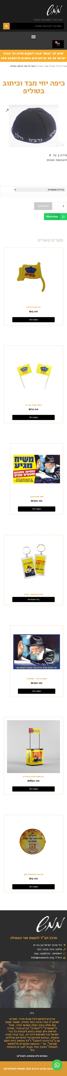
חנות (53, 66)
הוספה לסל (43, 206)
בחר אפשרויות (34, 599)
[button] (33, 36)
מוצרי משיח (43, 66)
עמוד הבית (62, 66)
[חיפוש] (6, 26)
